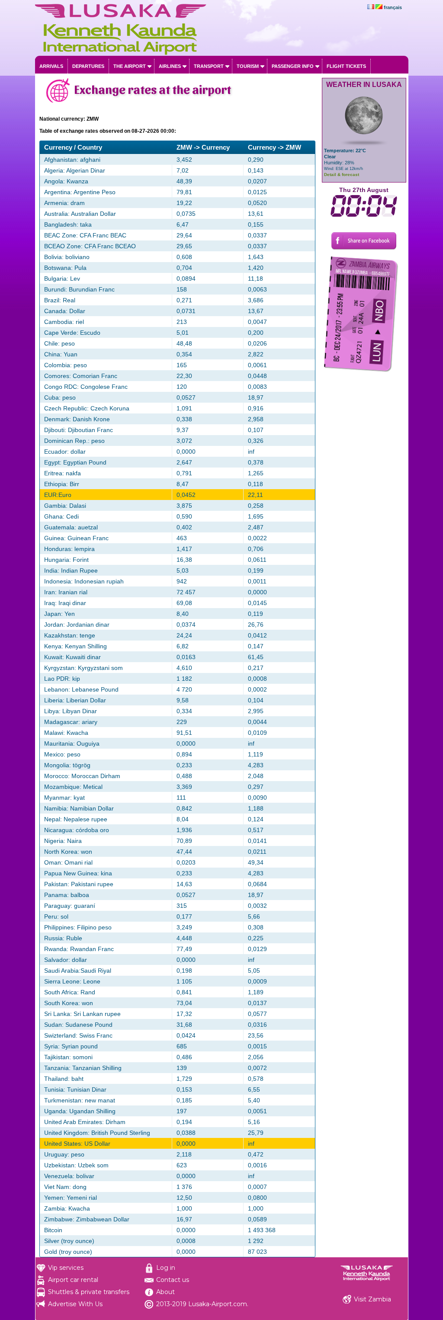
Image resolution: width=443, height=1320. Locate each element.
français (393, 7)
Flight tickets (346, 66)
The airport (129, 66)
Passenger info (293, 66)
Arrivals (51, 66)
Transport (209, 66)
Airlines (170, 66)
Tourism (248, 66)
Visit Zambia (372, 1299)
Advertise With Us (75, 1304)
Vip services (65, 1268)
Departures (88, 66)
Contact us (172, 1280)
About (165, 1292)
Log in (165, 1268)
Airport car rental (73, 1280)
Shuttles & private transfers (88, 1292)
